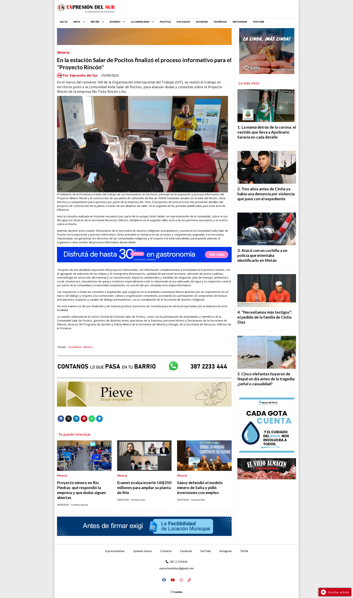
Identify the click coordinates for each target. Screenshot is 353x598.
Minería (63, 52)
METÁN (95, 21)
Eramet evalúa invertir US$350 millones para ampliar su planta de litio (144, 487)
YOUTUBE (258, 21)
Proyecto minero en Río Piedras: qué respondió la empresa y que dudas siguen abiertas (81, 490)
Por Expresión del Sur (80, 75)
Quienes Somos (142, 551)
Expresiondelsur (115, 551)
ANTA (76, 21)
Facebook (186, 551)
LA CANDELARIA (140, 21)
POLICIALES (183, 21)
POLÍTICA (165, 21)
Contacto (166, 551)
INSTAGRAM (240, 21)
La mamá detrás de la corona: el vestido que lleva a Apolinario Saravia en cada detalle (266, 132)
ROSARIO (115, 21)
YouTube (205, 551)
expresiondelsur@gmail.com (176, 568)
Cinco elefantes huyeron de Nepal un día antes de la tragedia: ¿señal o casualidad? (266, 378)
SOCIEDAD (202, 21)
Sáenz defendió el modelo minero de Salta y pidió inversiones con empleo (200, 487)
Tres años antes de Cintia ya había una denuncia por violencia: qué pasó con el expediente (266, 193)
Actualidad (74, 347)
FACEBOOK (220, 21)
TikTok (244, 551)
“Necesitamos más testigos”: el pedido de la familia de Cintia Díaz (264, 317)
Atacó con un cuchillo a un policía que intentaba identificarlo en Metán (262, 255)
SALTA (63, 21)
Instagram (225, 551)
